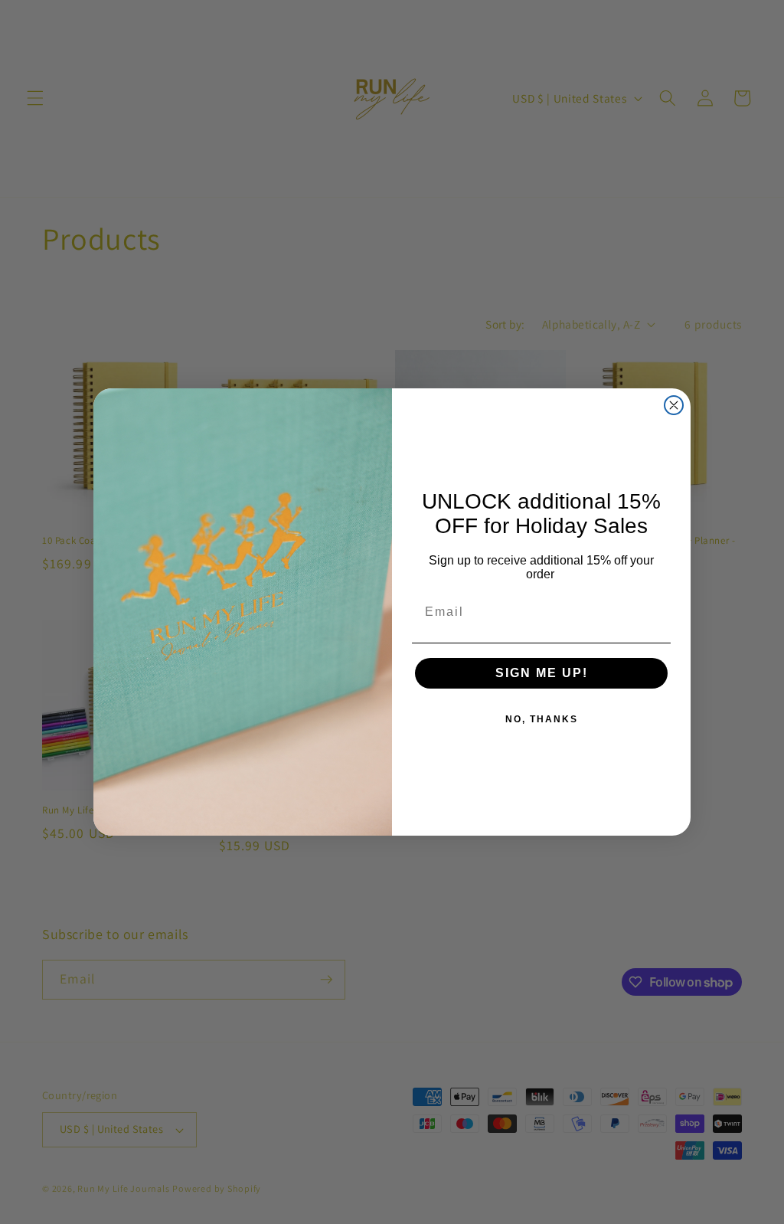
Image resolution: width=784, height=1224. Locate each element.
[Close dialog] (674, 405)
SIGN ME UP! (541, 672)
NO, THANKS (541, 719)
